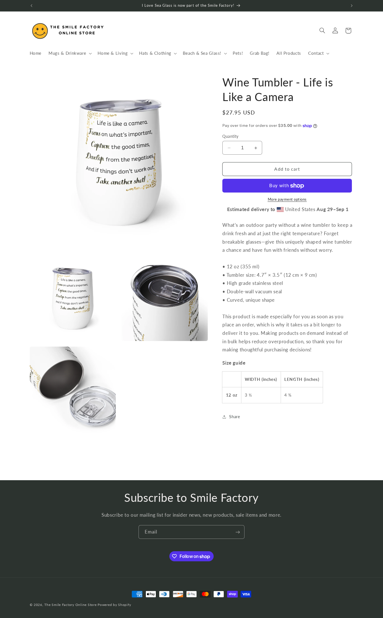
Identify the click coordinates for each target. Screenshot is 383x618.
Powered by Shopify (114, 604)
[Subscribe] (237, 532)
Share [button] (234, 416)
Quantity (230, 136)
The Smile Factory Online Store (70, 604)
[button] (69, 53)
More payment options (287, 200)
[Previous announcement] (31, 5)
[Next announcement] (351, 5)
